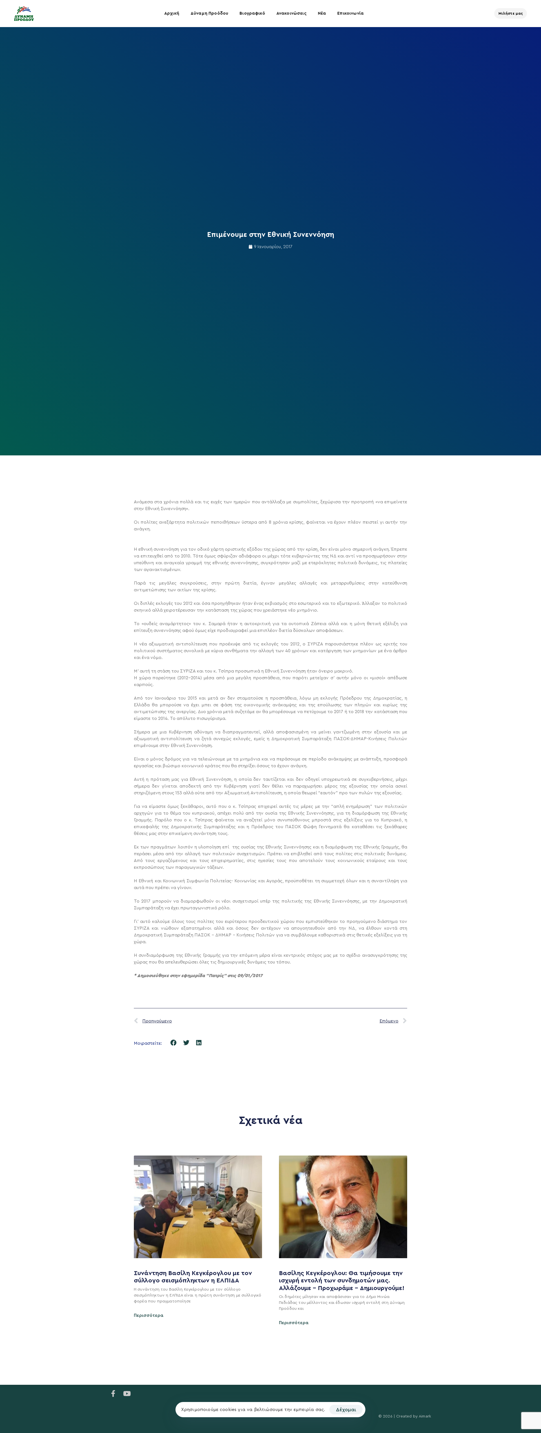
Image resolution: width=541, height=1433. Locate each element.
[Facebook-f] (113, 1393)
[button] (173, 1042)
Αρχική (171, 13)
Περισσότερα (148, 1315)
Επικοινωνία (350, 13)
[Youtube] (126, 1393)
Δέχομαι (346, 1409)
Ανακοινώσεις (291, 13)
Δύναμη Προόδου (209, 13)
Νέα (322, 13)
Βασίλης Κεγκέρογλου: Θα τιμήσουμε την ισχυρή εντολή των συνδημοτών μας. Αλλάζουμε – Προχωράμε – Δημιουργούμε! (342, 1280)
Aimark (425, 1416)
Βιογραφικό (252, 13)
